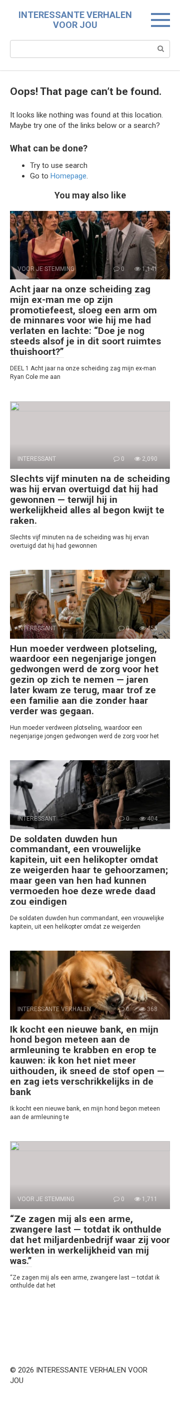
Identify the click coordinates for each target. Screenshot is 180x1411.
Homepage (68, 175)
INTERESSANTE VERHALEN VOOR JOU (75, 19)
